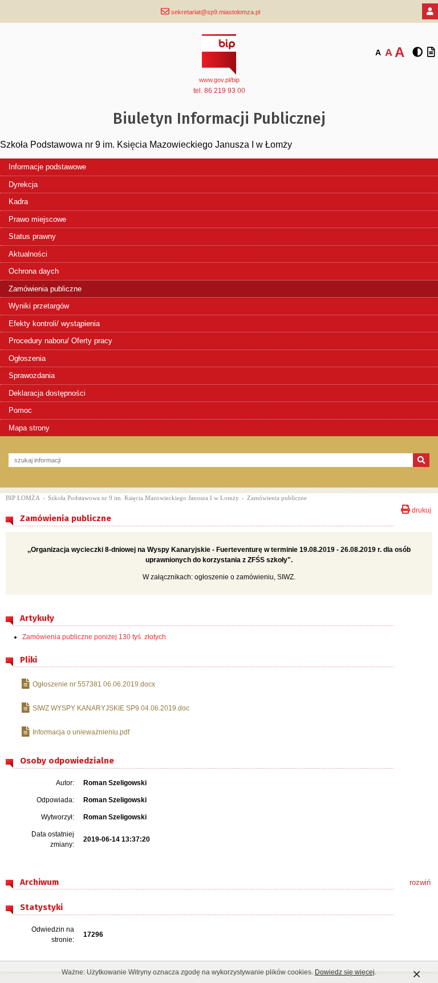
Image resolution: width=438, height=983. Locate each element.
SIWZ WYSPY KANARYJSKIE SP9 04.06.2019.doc (111, 708)
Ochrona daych (34, 271)
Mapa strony (29, 428)
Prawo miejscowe (37, 219)
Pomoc (20, 410)
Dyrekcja (23, 184)
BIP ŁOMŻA (23, 497)
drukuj (420, 509)
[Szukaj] (421, 460)
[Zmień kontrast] (417, 52)
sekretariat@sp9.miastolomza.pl (214, 12)
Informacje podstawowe (47, 167)
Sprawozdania (32, 375)
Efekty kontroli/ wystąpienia (54, 323)
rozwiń (420, 882)
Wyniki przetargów (39, 306)
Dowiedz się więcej (345, 972)
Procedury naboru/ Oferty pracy (60, 340)
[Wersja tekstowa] (431, 52)
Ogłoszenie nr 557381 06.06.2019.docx (94, 684)
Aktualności (28, 254)
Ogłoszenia (27, 358)
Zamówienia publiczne (45, 289)
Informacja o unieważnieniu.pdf (81, 732)
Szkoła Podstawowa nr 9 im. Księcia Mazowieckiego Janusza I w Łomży (143, 497)
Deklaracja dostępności (47, 393)
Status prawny (32, 236)
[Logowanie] (430, 11)
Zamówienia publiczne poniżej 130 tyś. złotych (94, 637)
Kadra (18, 201)
